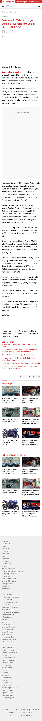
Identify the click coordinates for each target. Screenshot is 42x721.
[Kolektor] (9, 6)
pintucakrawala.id (8, 637)
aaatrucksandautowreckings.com (14, 571)
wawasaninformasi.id (9, 653)
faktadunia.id (6, 619)
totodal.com (6, 589)
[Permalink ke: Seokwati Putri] (3, 32)
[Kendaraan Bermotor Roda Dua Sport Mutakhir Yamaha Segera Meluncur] (31, 433)
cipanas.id (5, 549)
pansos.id (5, 673)
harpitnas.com (7, 683)
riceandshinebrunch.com (10, 612)
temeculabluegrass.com (10, 581)
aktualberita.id (7, 642)
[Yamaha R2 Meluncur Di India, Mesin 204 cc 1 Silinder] (11, 433)
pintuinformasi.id (8, 650)
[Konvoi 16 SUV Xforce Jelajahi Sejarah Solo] (11, 412)
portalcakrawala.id (8, 658)
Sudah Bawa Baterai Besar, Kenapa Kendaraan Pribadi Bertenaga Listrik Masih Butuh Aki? (19, 351)
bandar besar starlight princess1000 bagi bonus (19, 529)
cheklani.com (6, 586)
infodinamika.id (7, 668)
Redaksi (36, 710)
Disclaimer (12, 712)
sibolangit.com (7, 690)
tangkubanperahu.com (10, 688)
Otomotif (5, 17)
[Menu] (3, 6)
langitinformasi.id (8, 634)
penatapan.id (6, 564)
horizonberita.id (7, 655)
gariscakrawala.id (8, 624)
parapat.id (5, 561)
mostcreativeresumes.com (11, 607)
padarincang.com (8, 698)
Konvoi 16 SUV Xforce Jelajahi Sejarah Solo (18, 355)
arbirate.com (6, 576)
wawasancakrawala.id (9, 639)
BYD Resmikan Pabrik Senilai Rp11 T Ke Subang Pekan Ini (19, 346)
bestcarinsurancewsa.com (11, 597)
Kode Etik (14, 710)
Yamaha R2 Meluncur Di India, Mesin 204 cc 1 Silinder (21, 363)
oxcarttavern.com (8, 609)
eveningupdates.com (9, 602)
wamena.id (6, 559)
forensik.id (5, 675)
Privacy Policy (25, 710)
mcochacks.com (7, 604)
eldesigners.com (7, 584)
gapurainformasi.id (8, 622)
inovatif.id (5, 554)
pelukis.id (5, 541)
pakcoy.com (6, 680)
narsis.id (5, 670)
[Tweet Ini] (25, 376)
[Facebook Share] (20, 376)
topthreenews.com (8, 569)
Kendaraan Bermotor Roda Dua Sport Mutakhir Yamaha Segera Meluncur (19, 367)
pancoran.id (6, 544)
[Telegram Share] (34, 376)
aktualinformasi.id (8, 617)
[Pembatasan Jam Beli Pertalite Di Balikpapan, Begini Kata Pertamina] (31, 412)
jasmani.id (5, 546)
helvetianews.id (7, 629)
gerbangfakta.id (7, 665)
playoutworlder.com (9, 579)
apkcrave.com (7, 594)
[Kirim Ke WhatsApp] (38, 376)
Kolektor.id (28, 715)
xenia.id (4, 556)
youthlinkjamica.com (9, 574)
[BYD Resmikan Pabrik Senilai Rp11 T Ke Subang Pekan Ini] (11, 391)
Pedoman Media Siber (26, 712)
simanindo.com (7, 695)
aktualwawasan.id (8, 663)
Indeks (5, 710)
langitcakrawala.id (8, 632)
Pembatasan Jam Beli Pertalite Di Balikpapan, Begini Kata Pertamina (19, 359)
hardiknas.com (7, 678)
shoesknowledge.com (9, 614)
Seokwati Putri (10, 31)
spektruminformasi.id (9, 660)
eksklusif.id (5, 551)
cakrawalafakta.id (8, 648)
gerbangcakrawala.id (9, 627)
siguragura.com (7, 693)
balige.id (5, 566)
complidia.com (7, 599)
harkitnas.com (7, 685)
